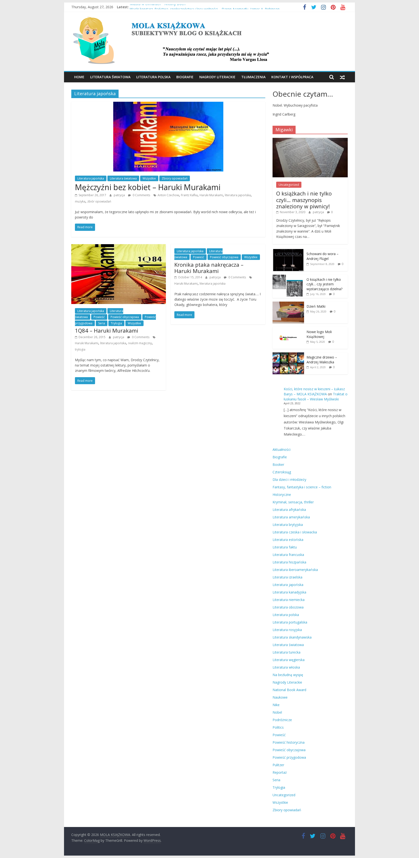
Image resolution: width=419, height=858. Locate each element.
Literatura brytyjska (288, 524)
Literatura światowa (110, 77)
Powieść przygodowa (289, 757)
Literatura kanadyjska (289, 592)
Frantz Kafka (189, 195)
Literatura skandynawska (292, 637)
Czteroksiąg (282, 472)
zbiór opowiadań (99, 201)
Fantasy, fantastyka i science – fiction (302, 487)
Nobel (277, 712)
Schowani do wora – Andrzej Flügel (322, 256)
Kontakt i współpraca (292, 77)
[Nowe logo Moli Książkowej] (288, 329)
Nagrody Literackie (217, 77)
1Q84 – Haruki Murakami (106, 330)
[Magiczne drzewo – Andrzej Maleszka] (288, 355)
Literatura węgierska (289, 659)
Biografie (184, 77)
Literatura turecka (286, 652)
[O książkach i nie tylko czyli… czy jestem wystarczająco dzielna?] (288, 277)
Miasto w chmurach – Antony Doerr (158, 7)
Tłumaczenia (253, 77)
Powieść (99, 317)
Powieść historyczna (289, 742)
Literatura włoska (286, 667)
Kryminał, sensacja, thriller (293, 502)
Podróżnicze (282, 720)
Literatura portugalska (290, 622)
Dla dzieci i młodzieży (289, 479)
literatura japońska (238, 195)
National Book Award (289, 689)
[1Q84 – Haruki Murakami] (118, 247)
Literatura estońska (288, 539)
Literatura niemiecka (289, 599)
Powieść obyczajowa (125, 317)
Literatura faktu (285, 547)
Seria (101, 323)
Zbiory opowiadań (174, 178)
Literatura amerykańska (291, 517)
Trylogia (116, 323)
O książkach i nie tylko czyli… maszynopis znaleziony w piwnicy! (304, 200)
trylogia (80, 349)
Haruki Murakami (211, 195)
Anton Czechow (168, 195)
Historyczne (282, 494)
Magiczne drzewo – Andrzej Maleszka (321, 359)
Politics (278, 727)
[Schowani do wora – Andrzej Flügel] (288, 251)
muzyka (80, 201)
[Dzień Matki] (288, 304)
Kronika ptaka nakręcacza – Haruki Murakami (208, 267)
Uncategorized (289, 185)
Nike (276, 704)
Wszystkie (149, 178)
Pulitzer (278, 765)
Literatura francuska (288, 554)
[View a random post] (342, 77)
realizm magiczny (140, 343)
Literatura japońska (90, 178)
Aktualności (281, 449)
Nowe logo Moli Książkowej (319, 334)
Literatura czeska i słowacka (295, 532)
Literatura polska (153, 77)
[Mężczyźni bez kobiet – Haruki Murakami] (168, 104)
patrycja (120, 195)
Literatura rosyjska (287, 629)
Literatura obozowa (288, 607)
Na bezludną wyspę (288, 674)
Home (79, 77)
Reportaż (280, 772)
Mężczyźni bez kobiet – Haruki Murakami (147, 187)
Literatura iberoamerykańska (295, 569)
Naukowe (280, 697)
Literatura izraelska (287, 577)
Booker (278, 464)
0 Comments (141, 195)
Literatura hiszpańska (289, 562)
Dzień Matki (315, 306)
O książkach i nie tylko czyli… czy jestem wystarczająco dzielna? (324, 284)
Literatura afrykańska (289, 509)
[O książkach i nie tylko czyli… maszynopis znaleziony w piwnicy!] (310, 140)
